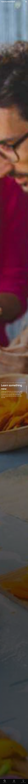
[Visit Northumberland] (8, 1)
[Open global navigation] (25, 1)
